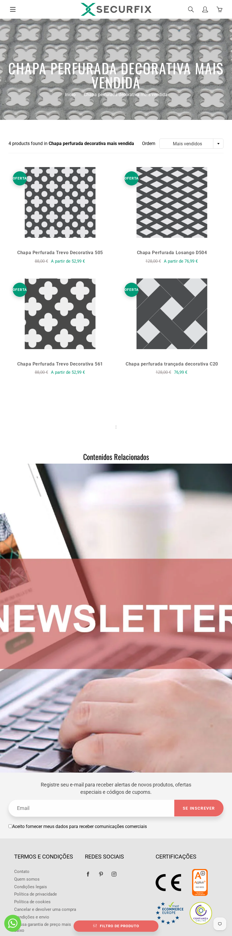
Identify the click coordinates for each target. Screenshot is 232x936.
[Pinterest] (101, 874)
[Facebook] (88, 874)
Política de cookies (32, 902)
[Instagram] (114, 874)
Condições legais (30, 887)
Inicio (70, 94)
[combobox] (191, 144)
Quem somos (27, 879)
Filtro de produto (119, 926)
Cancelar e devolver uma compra (45, 909)
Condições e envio (31, 917)
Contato (21, 871)
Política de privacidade (35, 894)
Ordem (148, 143)
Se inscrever (199, 808)
